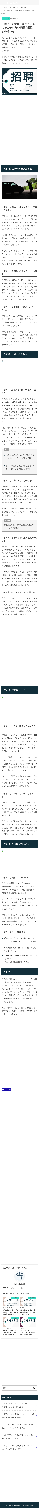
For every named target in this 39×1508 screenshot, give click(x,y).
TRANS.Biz (15, 1505)
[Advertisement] (20, 112)
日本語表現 (5, 18)
